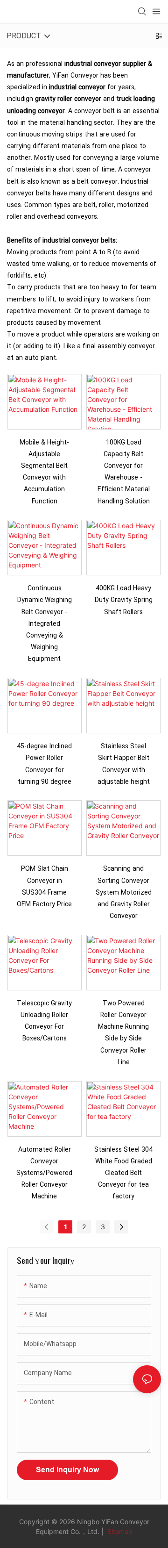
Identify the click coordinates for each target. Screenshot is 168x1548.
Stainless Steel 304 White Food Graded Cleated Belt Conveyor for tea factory (123, 1173)
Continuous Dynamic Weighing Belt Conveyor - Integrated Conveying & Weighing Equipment (44, 623)
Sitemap (119, 1531)
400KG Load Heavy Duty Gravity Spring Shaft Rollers (124, 599)
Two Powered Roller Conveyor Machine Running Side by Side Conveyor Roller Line (123, 1032)
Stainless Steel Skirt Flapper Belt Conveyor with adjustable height (124, 764)
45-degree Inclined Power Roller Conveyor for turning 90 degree (44, 764)
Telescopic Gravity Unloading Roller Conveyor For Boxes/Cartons (44, 1021)
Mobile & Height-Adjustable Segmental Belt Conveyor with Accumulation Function (44, 471)
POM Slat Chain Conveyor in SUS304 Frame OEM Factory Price (44, 886)
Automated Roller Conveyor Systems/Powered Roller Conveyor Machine (44, 1173)
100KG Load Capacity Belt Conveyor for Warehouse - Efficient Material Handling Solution (124, 471)
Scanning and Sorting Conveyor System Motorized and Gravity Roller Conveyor (124, 892)
